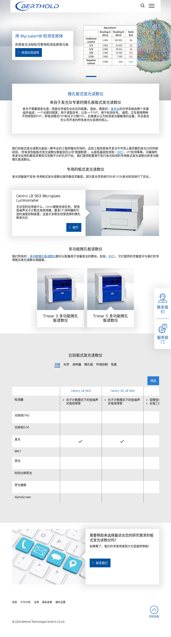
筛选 (153, 381)
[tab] (57, 364)
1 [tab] (80, 76)
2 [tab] (91, 76)
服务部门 (162, 340)
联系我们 (162, 309)
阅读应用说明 (30, 52)
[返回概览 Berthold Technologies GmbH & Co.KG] (37, 6)
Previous (2, 42)
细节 (75, 227)
